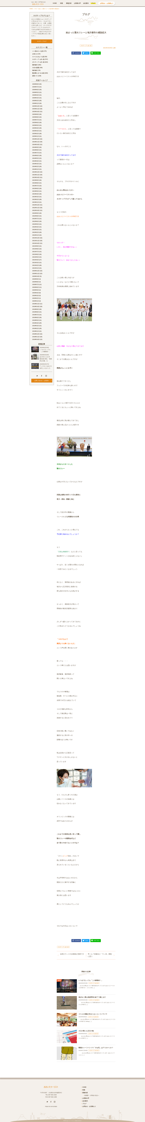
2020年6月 (35, 287)
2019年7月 (35, 314)
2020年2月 (35, 298)
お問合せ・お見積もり (106, 3)
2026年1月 (35, 103)
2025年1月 (35, 136)
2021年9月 (35, 246)
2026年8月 (35, 84)
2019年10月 (36, 306)
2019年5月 (35, 320)
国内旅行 (35, 65)
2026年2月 (35, 100)
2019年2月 (35, 328)
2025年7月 (35, 120)
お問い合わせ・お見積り (41, 380)
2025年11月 (36, 108)
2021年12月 (36, 238)
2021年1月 (35, 268)
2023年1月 (35, 202)
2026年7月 (35, 87)
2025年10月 (36, 111)
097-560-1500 (52, 1095)
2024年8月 (35, 150)
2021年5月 (35, 257)
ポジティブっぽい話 (38, 62)
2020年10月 (36, 276)
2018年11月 (36, 336)
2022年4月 (35, 227)
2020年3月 (35, 295)
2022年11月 (36, 207)
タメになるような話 (38, 56)
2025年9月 (35, 114)
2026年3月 (35, 98)
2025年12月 (36, 106)
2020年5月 (35, 290)
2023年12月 (36, 172)
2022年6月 (35, 221)
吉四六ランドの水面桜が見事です (72, 954)
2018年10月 (36, 339)
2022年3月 (35, 229)
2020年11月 (36, 273)
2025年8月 (35, 117)
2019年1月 (35, 331)
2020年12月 (36, 270)
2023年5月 (35, 191)
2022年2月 (35, 232)
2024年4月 (35, 161)
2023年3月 (35, 196)
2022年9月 (35, 213)
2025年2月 (35, 133)
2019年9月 (35, 309)
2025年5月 (35, 125)
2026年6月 (35, 89)
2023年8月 (35, 183)
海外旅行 (35, 70)
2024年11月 (36, 141)
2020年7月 (35, 284)
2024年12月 (36, 139)
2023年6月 (35, 188)
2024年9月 (35, 147)
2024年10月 (36, 144)
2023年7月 (35, 185)
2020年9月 (35, 279)
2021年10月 (36, 243)
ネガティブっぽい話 (86, 45)
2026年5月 (35, 92)
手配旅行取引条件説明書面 (51, 1106)
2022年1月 (35, 235)
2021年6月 (35, 254)
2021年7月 (35, 251)
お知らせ (35, 54)
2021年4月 (35, 260)
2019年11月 (36, 303)
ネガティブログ (41, 41)
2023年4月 (35, 194)
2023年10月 (36, 177)
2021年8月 (35, 249)
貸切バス (35, 76)
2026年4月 (35, 95)
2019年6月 (35, 317)
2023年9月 (35, 180)
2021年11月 (36, 240)
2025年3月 (35, 131)
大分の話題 (35, 67)
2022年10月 (36, 210)
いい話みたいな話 (37, 51)
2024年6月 (35, 155)
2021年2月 (35, 265)
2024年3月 (35, 163)
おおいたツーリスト (70, 1120)
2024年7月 (35, 152)
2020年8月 (35, 282)
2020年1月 (35, 301)
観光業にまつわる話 (38, 73)
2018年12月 (36, 334)
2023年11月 (36, 174)
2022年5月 (35, 224)
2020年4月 (35, 292)
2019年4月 (35, 323)
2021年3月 (35, 262)
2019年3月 (35, 325)
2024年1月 (35, 169)
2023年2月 (35, 199)
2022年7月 (35, 218)
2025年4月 (35, 128)
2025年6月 (35, 122)
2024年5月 (35, 158)
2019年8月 (35, 312)
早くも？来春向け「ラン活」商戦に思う (100, 955)
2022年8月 (35, 216)
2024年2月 (35, 166)
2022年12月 (36, 205)
